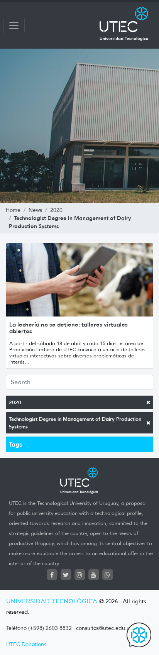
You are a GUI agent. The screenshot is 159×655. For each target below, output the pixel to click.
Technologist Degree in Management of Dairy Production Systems (75, 423)
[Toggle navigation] (14, 25)
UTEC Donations (26, 644)
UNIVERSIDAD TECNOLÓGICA (51, 601)
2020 (15, 402)
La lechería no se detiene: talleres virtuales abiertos (68, 328)
